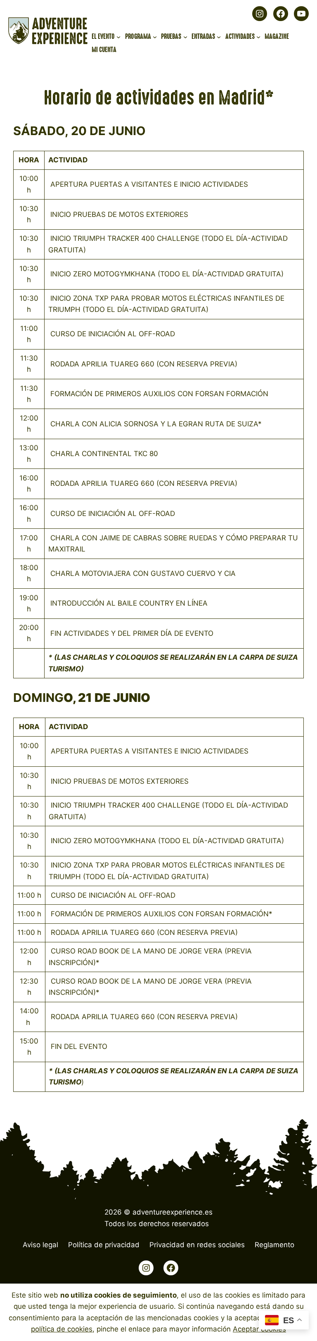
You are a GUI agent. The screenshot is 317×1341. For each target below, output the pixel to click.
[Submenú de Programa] (155, 37)
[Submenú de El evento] (118, 37)
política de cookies (61, 1329)
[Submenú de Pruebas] (185, 37)
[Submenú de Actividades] (258, 37)
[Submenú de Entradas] (219, 37)
